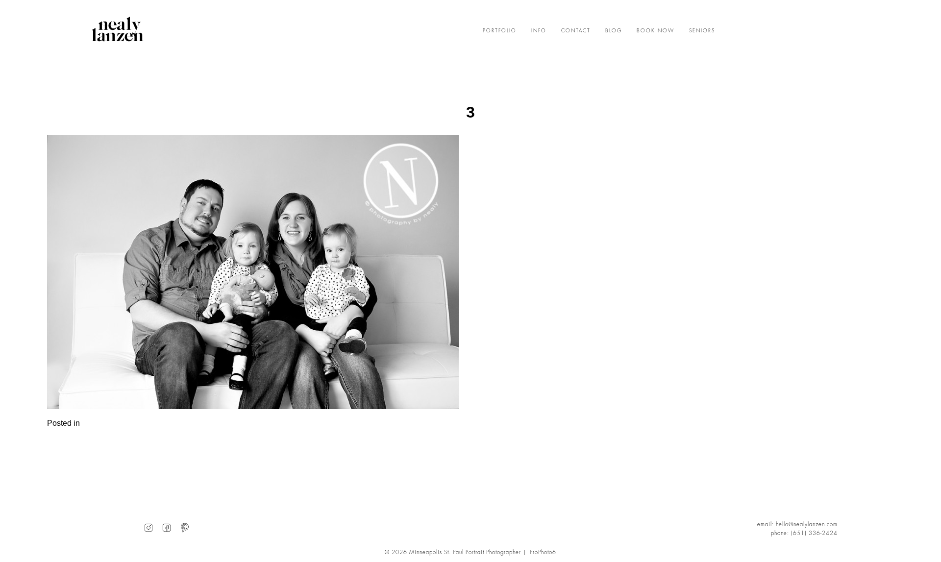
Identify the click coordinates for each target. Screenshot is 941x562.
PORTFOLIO (500, 30)
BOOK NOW (655, 30)
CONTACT (576, 30)
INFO (538, 30)
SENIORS (702, 30)
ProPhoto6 (543, 552)
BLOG (613, 30)
